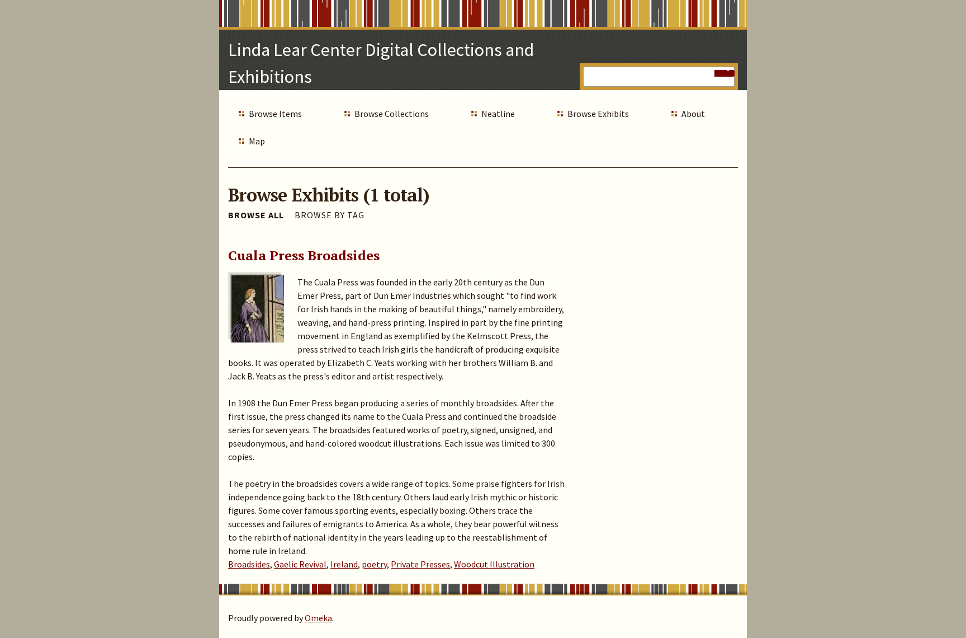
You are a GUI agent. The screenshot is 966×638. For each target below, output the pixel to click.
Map (257, 141)
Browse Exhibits (598, 113)
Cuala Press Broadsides (304, 255)
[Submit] (724, 73)
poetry (374, 564)
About (693, 113)
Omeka (318, 617)
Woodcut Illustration (494, 564)
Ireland (344, 564)
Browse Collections (391, 113)
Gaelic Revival (300, 564)
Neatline (498, 113)
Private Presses (420, 564)
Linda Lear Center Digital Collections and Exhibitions (381, 63)
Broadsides (249, 564)
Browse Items (275, 113)
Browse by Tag (329, 215)
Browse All (256, 215)
